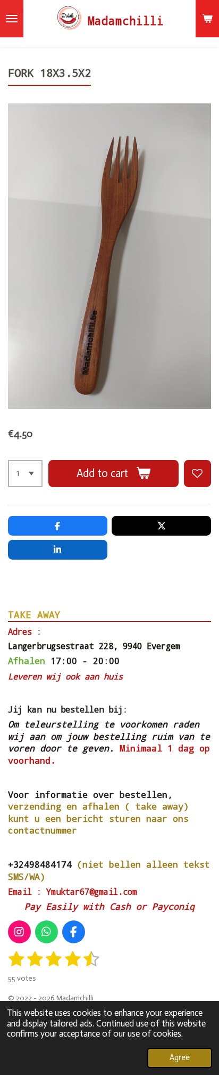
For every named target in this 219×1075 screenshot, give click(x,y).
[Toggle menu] (11, 18)
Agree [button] (180, 1057)
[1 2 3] (25, 473)
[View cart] (207, 18)
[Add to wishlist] (197, 473)
